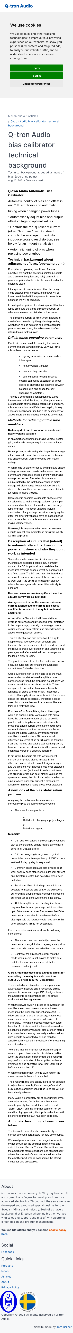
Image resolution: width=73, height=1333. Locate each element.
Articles (33, 116)
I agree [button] (36, 68)
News (4, 1271)
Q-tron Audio (19, 6)
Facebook (7, 1252)
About (5, 1282)
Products (7, 1265)
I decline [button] (36, 75)
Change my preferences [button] (36, 83)
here (4, 1234)
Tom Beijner (64, 1327)
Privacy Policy (10, 1287)
